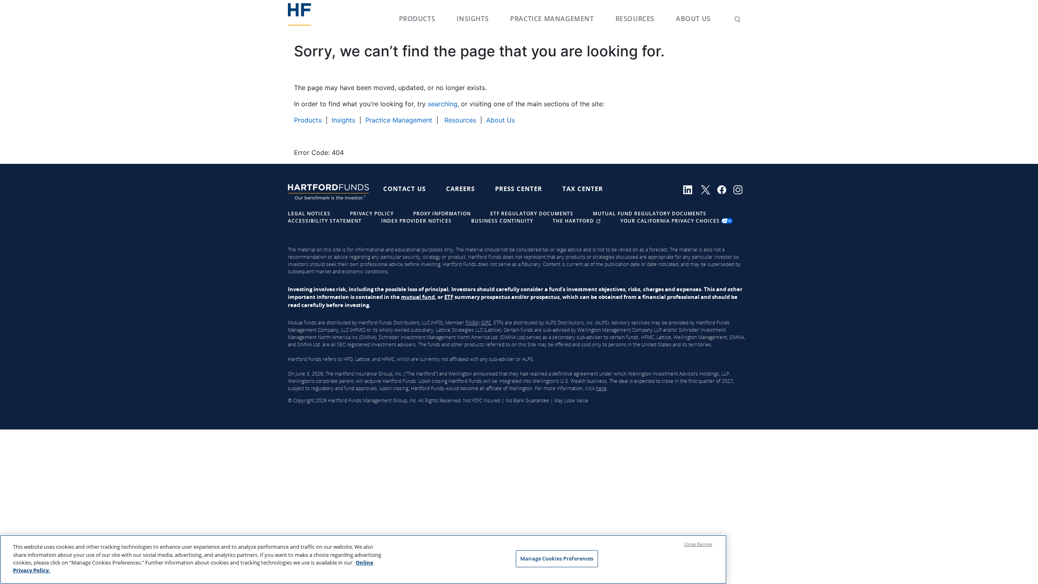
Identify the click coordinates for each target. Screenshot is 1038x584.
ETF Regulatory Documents (531, 213)
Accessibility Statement (325, 220)
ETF (448, 297)
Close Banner (698, 544)
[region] (363, 559)
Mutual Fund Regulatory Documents (649, 213)
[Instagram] (740, 189)
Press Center (518, 189)
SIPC (486, 322)
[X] (709, 189)
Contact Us (404, 189)
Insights (473, 18)
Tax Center (582, 189)
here (601, 388)
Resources (635, 18)
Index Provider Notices (416, 220)
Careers (460, 189)
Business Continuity (502, 220)
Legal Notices (309, 213)
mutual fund (418, 297)
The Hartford (574, 220)
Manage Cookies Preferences (556, 558)
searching (442, 104)
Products (417, 18)
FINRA (471, 322)
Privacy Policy (372, 213)
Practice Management (552, 18)
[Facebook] (725, 189)
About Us (693, 18)
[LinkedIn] (692, 189)
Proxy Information (442, 213)
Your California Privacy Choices (670, 220)
